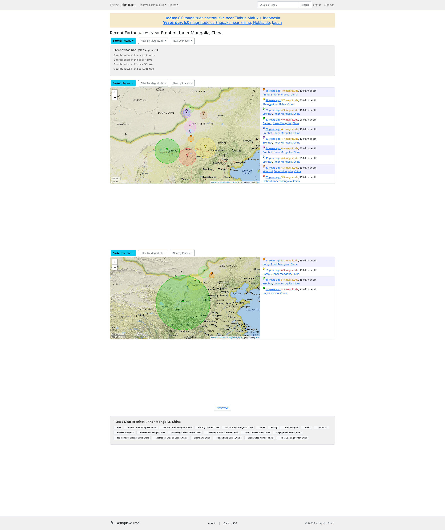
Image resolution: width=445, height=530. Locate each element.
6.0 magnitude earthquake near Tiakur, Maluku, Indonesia (222, 17)
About (211, 523)
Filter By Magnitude (152, 40)
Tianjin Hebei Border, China (229, 437)
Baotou (267, 123)
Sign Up (329, 4)
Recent (122, 40)
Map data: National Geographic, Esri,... (227, 182)
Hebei (282, 104)
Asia (119, 427)
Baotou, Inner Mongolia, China (177, 427)
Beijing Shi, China (202, 437)
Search (305, 4)
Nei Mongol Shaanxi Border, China (172, 437)
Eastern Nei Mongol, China (152, 432)
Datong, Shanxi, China (208, 427)
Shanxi (308, 427)
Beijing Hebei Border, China (289, 432)
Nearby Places (181, 40)
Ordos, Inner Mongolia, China (239, 427)
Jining (266, 94)
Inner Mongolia (280, 94)
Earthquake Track (122, 5)
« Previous (222, 407)
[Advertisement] (214, 216)
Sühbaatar (322, 427)
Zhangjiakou (270, 104)
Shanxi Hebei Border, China (257, 432)
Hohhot (267, 181)
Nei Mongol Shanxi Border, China (223, 432)
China (294, 94)
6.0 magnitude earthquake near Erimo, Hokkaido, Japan (222, 22)
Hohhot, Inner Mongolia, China (141, 427)
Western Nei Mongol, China (260, 437)
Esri (257, 182)
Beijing (274, 427)
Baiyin (266, 293)
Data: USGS (230, 523)
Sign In (317, 4)
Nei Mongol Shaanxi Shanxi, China (133, 437)
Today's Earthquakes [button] (152, 4)
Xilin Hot (268, 171)
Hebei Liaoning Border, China (293, 437)
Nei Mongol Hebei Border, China (186, 432)
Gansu (275, 293)
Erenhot (267, 113)
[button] (191, 137)
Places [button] (172, 4)
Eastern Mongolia (125, 432)
